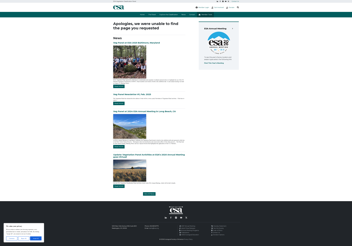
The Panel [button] (152, 14)
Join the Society (218, 228)
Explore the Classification (169, 14)
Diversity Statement (219, 226)
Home (142, 14)
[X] (228, 1)
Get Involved (219, 7)
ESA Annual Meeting (215, 28)
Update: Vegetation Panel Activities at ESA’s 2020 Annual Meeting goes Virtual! (149, 155)
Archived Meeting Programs (189, 230)
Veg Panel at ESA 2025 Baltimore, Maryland (136, 43)
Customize (11, 238)
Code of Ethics (217, 230)
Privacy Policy (188, 239)
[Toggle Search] (238, 7)
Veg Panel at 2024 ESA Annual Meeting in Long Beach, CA (144, 111)
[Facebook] (220, 1)
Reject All (23, 238)
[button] (205, 14)
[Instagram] (223, 1)
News (184, 14)
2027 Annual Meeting (188, 226)
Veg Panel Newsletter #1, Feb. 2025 (132, 94)
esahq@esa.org (154, 228)
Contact (192, 14)
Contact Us (235, 1)
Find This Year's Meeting (214, 63)
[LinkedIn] (217, 1)
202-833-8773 (154, 226)
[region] (24, 232)
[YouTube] (225, 1)
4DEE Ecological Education (190, 235)
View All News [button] (149, 194)
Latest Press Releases (188, 228)
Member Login (203, 7)
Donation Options (218, 235)
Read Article (118, 86)
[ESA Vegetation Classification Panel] (118, 7)
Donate (231, 7)
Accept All (36, 238)
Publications (185, 232)
